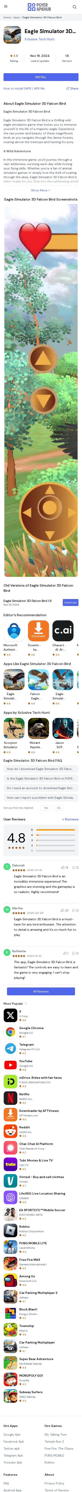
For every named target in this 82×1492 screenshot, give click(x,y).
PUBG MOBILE (54, 1455)
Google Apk (11, 1434)
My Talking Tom (56, 1434)
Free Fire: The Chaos (59, 1448)
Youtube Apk (12, 1462)
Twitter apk (11, 1448)
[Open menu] (5, 6)
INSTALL (41, 77)
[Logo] (39, 7)
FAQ (6, 1483)
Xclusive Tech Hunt (39, 39)
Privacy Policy (54, 1483)
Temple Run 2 (54, 1441)
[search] (75, 7)
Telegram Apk (13, 1455)
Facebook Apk (13, 1441)
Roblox (49, 1462)
